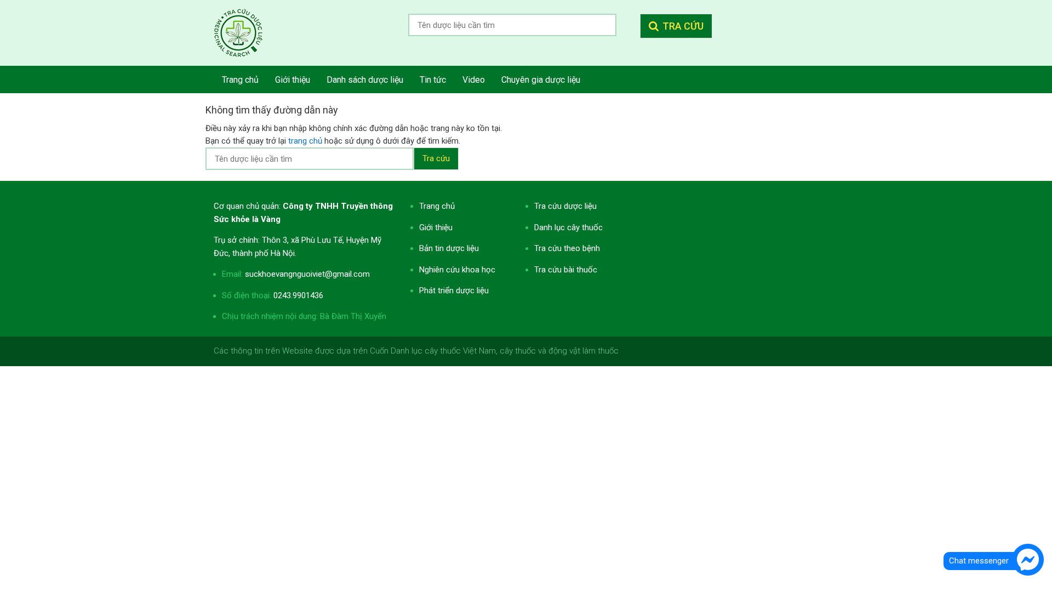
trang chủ (305, 141)
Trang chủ (437, 206)
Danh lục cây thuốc (568, 227)
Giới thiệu (436, 227)
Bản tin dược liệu (449, 248)
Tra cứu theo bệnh (567, 248)
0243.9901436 (298, 295)
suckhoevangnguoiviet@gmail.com (307, 274)
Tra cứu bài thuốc (565, 270)
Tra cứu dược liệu (246, 33)
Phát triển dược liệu (454, 290)
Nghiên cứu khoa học (457, 270)
